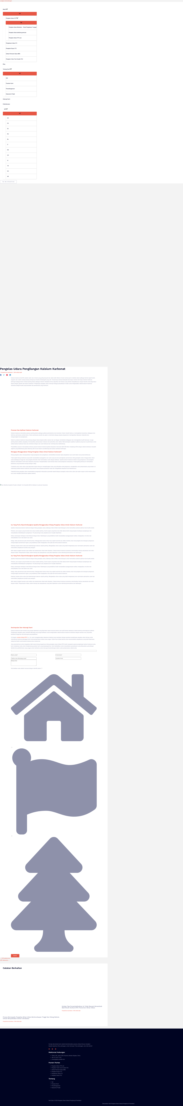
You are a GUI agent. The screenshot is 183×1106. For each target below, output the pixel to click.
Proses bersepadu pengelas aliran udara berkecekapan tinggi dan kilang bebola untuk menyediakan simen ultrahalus (31, 1017)
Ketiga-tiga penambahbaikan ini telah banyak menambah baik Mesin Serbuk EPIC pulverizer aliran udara (82, 1007)
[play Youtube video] (91, 553)
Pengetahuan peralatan (8, 1021)
